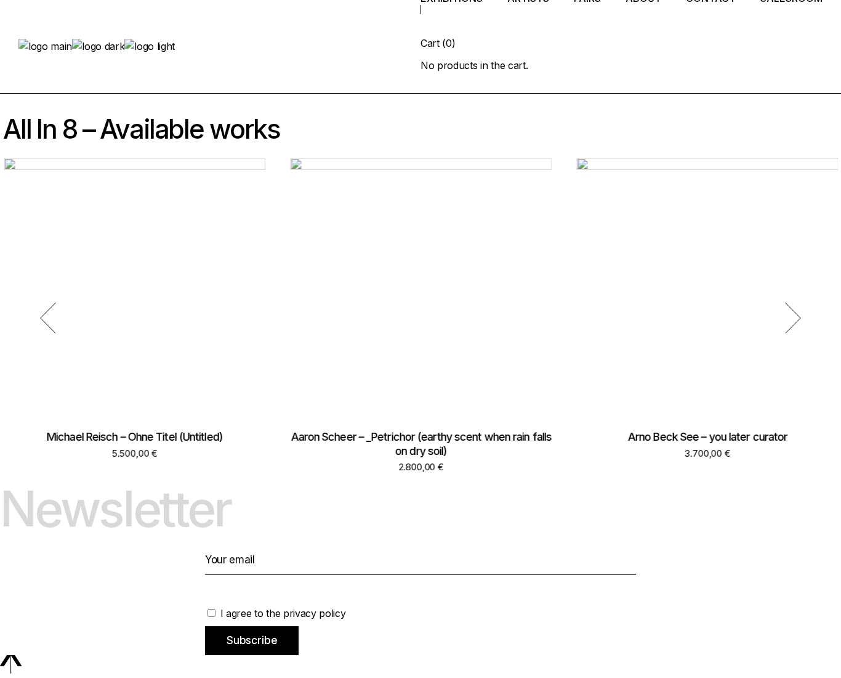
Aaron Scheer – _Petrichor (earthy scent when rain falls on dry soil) (420, 443)
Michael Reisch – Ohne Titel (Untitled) (134, 436)
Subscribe (252, 640)
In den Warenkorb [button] (134, 301)
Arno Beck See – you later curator (707, 436)
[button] (48, 317)
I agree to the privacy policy (281, 613)
